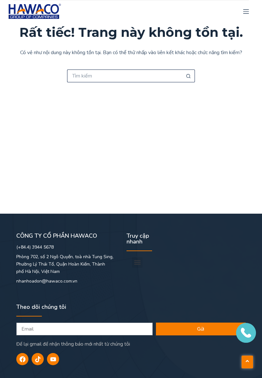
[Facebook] (22, 359)
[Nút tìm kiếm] (188, 76)
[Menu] (246, 11)
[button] (137, 262)
